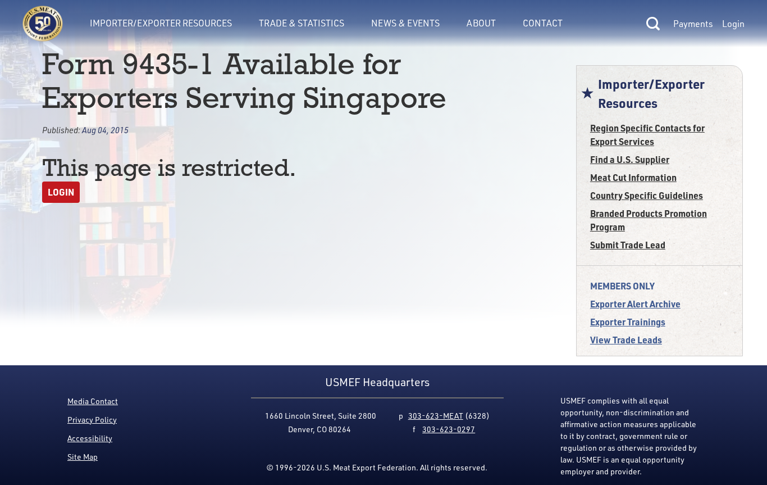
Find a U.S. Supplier (629, 159)
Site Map (82, 456)
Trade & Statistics (301, 23)
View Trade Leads (626, 340)
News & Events (405, 23)
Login (733, 24)
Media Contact (92, 401)
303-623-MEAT (435, 415)
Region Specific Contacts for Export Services (647, 134)
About (481, 23)
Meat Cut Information (633, 177)
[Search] (653, 23)
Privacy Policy (92, 419)
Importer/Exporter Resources (161, 23)
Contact (543, 23)
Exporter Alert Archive (635, 304)
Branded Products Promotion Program (648, 220)
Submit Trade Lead (627, 245)
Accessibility (89, 438)
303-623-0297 (448, 429)
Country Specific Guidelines (646, 195)
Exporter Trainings (627, 322)
